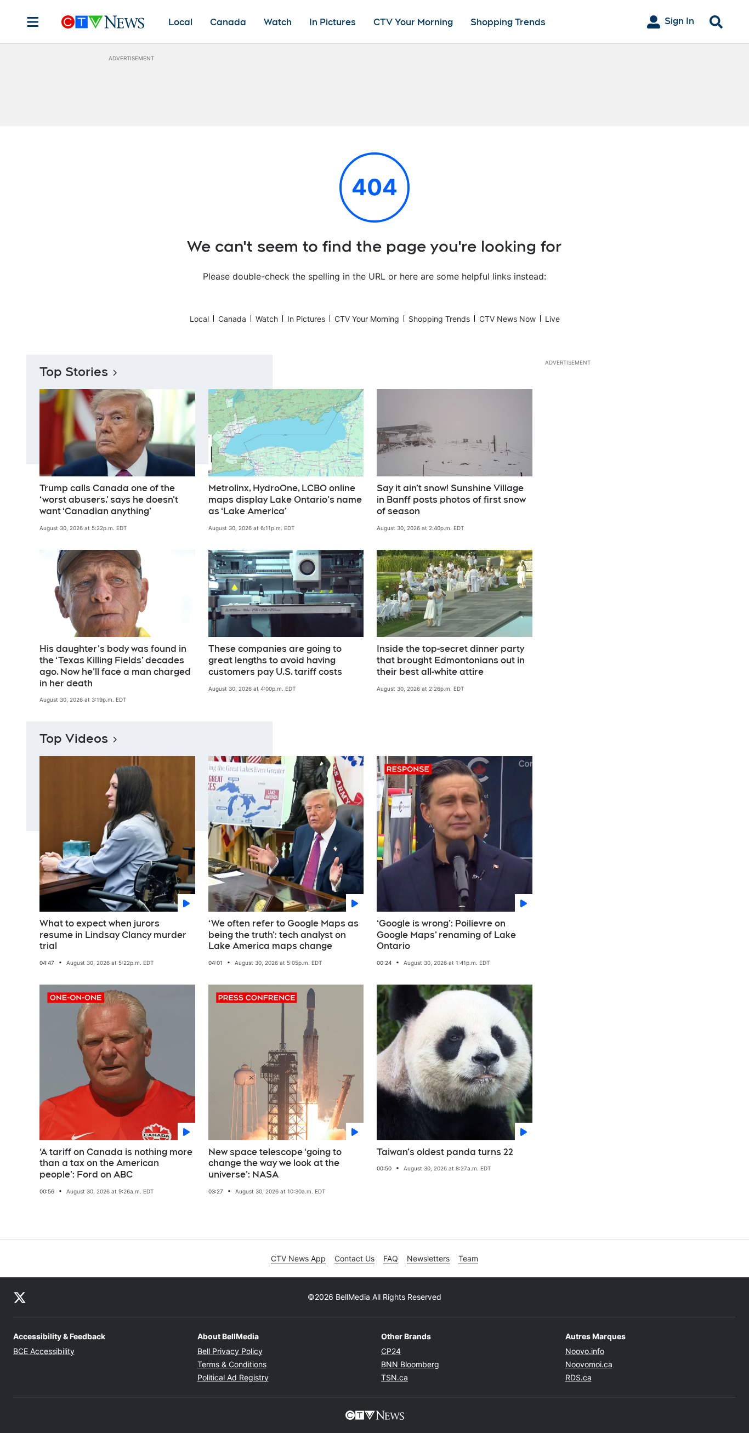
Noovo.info (584, 1351)
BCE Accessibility (44, 1351)
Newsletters (428, 1258)
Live (552, 318)
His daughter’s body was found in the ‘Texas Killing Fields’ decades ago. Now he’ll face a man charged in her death (115, 666)
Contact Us (354, 1258)
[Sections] (33, 22)
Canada (228, 22)
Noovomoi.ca (588, 1364)
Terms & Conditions (231, 1364)
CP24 (391, 1351)
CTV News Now (507, 318)
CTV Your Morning (413, 22)
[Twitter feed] (19, 1297)
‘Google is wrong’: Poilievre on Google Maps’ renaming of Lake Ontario (446, 935)
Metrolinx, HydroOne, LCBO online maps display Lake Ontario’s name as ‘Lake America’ (285, 499)
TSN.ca (394, 1377)
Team (468, 1258)
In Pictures (332, 22)
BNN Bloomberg (410, 1364)
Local (180, 22)
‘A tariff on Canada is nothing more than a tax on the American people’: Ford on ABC (115, 1163)
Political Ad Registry (233, 1377)
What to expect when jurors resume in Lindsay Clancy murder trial (112, 935)
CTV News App (298, 1258)
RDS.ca (578, 1377)
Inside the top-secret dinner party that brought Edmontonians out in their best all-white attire (451, 660)
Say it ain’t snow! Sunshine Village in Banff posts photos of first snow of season (451, 499)
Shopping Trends (508, 22)
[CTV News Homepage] (102, 22)
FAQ (390, 1258)
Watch (278, 22)
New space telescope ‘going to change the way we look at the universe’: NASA (275, 1163)
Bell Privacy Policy (230, 1351)
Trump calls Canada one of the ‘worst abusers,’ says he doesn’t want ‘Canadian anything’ (108, 499)
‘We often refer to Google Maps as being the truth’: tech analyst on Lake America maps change (283, 935)
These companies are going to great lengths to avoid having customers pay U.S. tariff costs (275, 660)
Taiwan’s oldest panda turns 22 (445, 1152)
